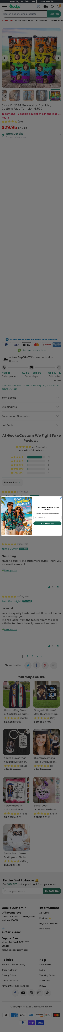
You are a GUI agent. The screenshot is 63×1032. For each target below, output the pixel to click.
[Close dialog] (61, 498)
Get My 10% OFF (47, 523)
